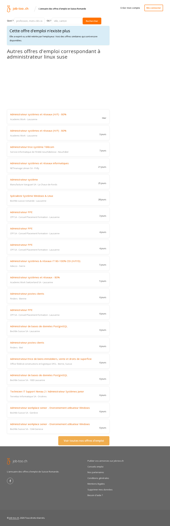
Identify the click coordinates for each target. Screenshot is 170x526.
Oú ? (49, 20)
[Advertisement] (58, 84)
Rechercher (92, 20)
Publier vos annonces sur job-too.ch (105, 460)
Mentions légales (96, 483)
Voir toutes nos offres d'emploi (84, 440)
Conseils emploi (95, 466)
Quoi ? (10, 20)
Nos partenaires (95, 472)
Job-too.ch (14, 518)
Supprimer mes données (100, 489)
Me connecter (153, 7)
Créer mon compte (130, 7)
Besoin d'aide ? (95, 495)
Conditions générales (98, 478)
